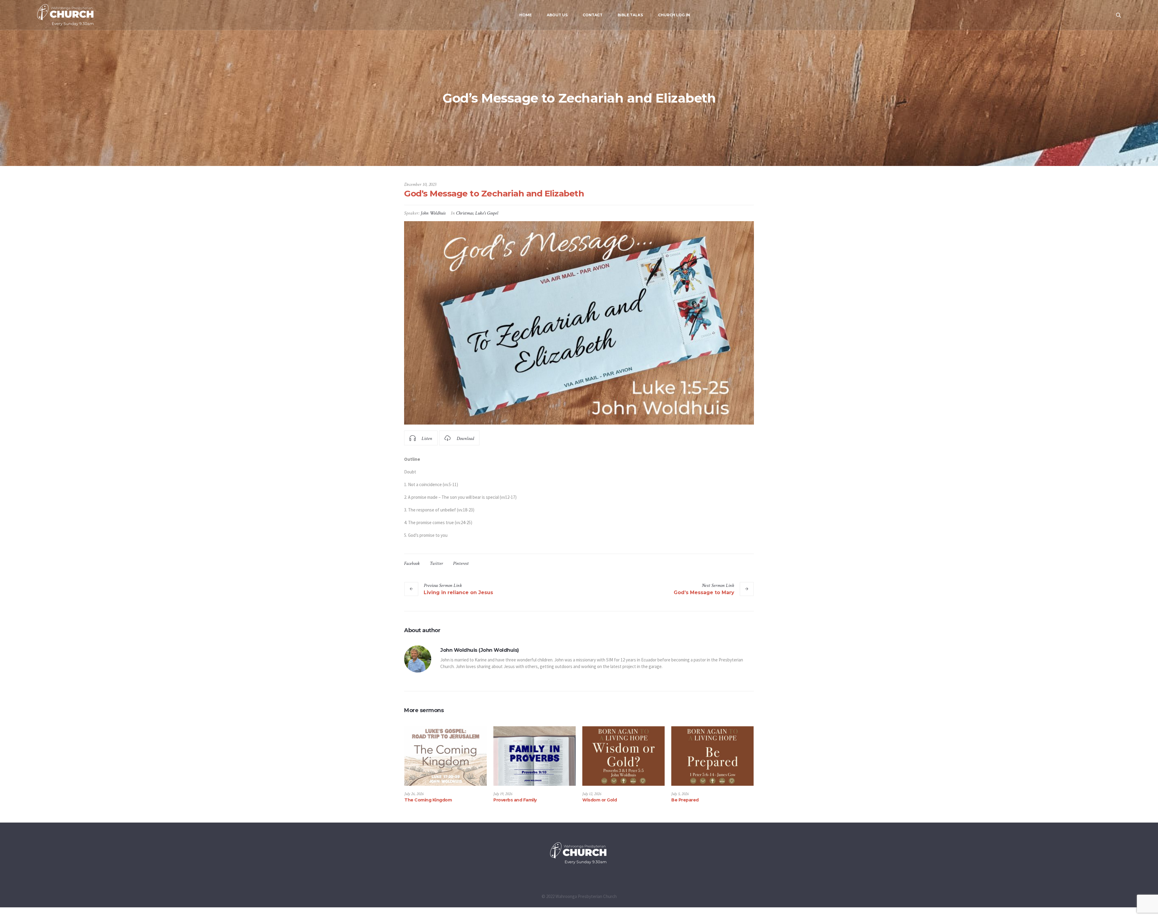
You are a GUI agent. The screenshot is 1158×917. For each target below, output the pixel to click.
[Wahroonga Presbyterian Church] (579, 853)
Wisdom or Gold (599, 800)
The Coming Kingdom (428, 800)
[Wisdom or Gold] (623, 756)
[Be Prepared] (712, 756)
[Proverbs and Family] (534, 756)
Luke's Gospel (486, 213)
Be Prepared (685, 800)
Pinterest (461, 563)
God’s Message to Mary (704, 592)
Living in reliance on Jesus (458, 592)
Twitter (436, 563)
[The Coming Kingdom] (445, 756)
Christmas (464, 213)
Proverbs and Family (515, 800)
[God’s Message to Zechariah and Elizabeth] (579, 323)
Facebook (412, 563)
